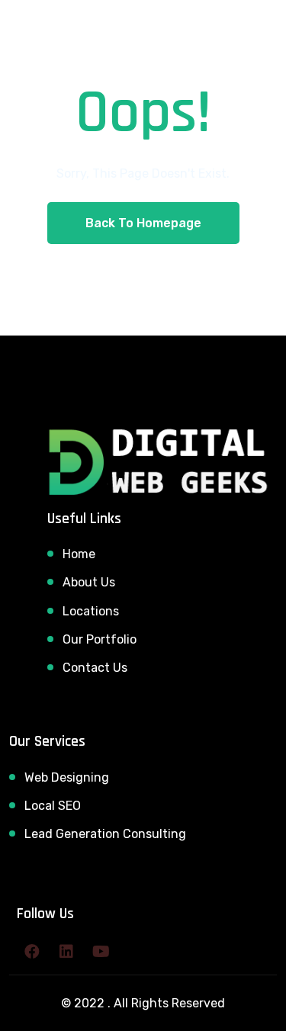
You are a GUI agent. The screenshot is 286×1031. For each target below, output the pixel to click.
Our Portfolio (100, 639)
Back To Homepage (143, 223)
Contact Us (95, 667)
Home (79, 554)
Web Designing (66, 777)
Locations (91, 611)
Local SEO (52, 805)
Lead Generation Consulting (105, 834)
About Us (89, 582)
